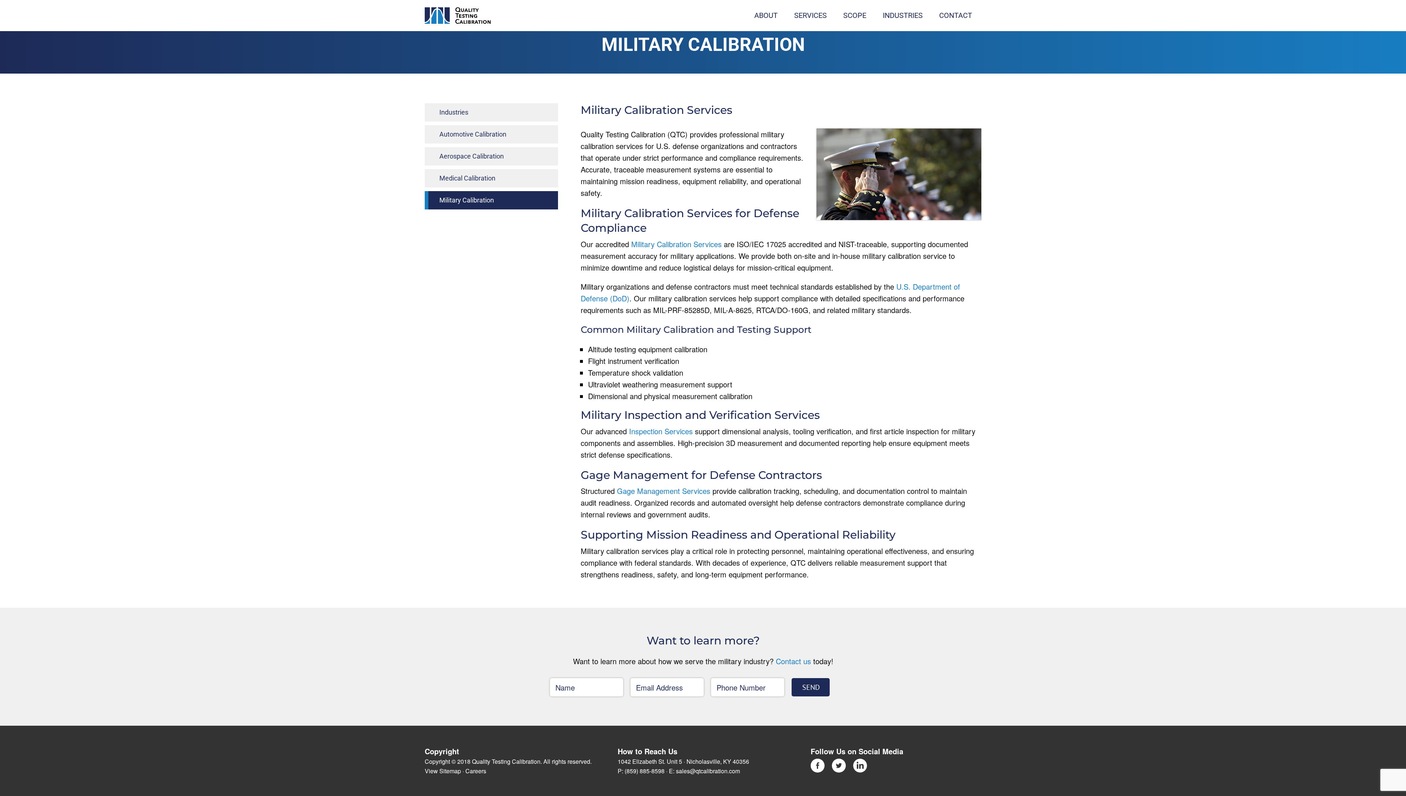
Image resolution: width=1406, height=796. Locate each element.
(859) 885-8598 (645, 771)
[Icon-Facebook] (818, 762)
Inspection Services (661, 431)
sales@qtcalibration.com (708, 771)
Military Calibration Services (676, 244)
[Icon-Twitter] (839, 762)
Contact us (793, 661)
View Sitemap (443, 771)
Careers (475, 771)
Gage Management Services (663, 491)
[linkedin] (860, 762)
